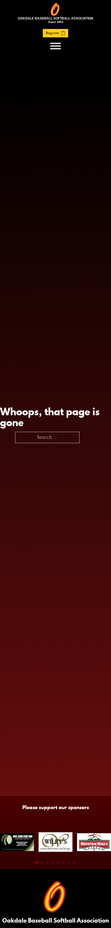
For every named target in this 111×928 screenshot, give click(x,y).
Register (52, 33)
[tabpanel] (17, 842)
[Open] (55, 46)
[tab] (36, 862)
